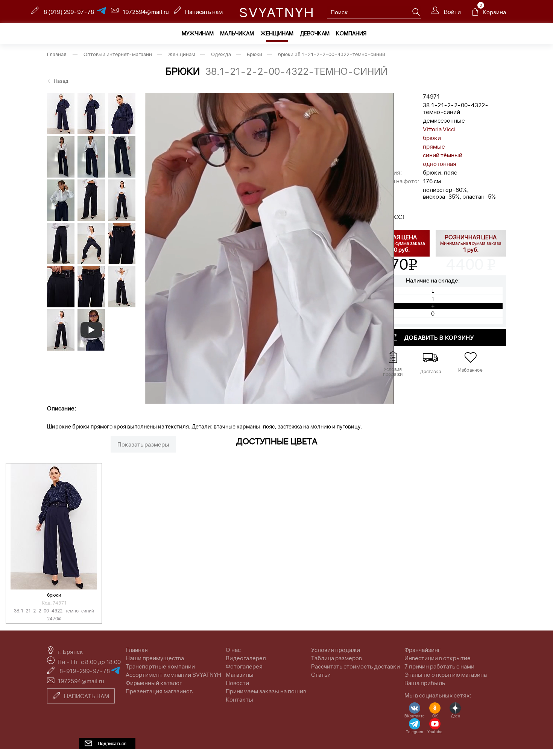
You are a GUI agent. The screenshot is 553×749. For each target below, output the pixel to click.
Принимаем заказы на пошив (266, 691)
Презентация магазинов (159, 691)
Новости (237, 682)
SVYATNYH (276, 12)
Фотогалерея (244, 666)
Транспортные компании (160, 666)
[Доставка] (430, 357)
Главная (137, 649)
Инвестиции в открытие (437, 658)
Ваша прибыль (424, 682)
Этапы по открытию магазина (445, 674)
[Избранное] (470, 357)
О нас (233, 649)
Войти (452, 11)
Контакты (239, 699)
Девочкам (315, 33)
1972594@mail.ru (145, 11)
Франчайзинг (422, 649)
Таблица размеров (336, 658)
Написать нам (204, 11)
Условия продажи (335, 649)
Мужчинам (198, 33)
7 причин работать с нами (439, 666)
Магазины (240, 674)
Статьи (321, 674)
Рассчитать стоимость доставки (355, 666)
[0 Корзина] (475, 13)
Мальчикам (237, 33)
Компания (351, 33)
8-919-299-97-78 (85, 670)
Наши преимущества (155, 658)
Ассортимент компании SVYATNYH (173, 674)
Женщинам (276, 33)
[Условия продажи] (392, 357)
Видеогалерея (246, 658)
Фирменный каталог (154, 682)
